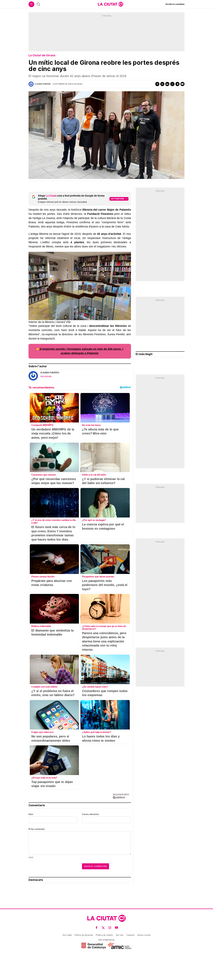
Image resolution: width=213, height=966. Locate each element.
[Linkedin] (167, 84)
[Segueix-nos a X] (103, 928)
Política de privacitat (83, 935)
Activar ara (117, 199)
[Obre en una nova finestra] (93, 946)
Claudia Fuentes (42, 84)
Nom (31, 814)
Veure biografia (45, 376)
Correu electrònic (90, 814)
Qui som (119, 935)
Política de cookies (104, 935)
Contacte (130, 935)
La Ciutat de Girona (42, 55)
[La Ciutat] (110, 4)
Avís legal (67, 935)
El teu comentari (37, 829)
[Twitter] (162, 84)
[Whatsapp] (172, 84)
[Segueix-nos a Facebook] (97, 928)
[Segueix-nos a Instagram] (110, 928)
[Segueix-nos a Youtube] (117, 928)
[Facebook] (157, 84)
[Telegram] (177, 84)
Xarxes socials (144, 935)
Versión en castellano (174, 4)
